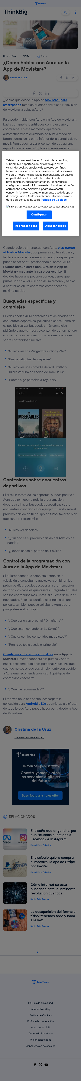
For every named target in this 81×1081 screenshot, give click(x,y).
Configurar (39, 214)
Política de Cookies (54, 200)
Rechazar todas (26, 226)
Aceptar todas (55, 226)
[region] (40, 193)
